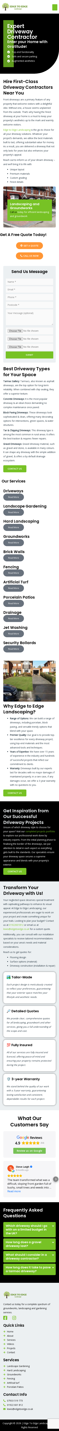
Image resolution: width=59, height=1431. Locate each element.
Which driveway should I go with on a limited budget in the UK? (26, 1229)
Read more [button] (14, 1191)
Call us (13, 212)
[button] (55, 7)
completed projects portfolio (40, 831)
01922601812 (16, 924)
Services (11, 1360)
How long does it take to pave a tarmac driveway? (28, 1269)
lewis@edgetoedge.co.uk (16, 929)
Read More (13, 497)
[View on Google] (10, 1168)
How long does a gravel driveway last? (23, 1244)
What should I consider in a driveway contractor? (26, 1257)
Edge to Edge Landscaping (16, 129)
